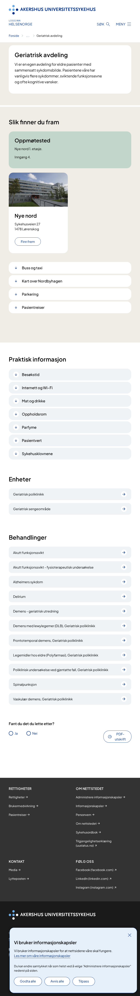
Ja (16, 733)
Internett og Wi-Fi (37, 387)
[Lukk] (130, 935)
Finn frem (28, 241)
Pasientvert (32, 440)
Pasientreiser (33, 307)
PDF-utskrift (120, 736)
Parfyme (29, 427)
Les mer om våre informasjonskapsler (42, 956)
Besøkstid (30, 374)
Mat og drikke (33, 401)
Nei (34, 733)
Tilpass (84, 981)
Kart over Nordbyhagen (42, 281)
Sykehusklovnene (37, 453)
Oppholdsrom (34, 414)
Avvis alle (57, 981)
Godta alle (28, 981)
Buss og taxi (32, 267)
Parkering (30, 294)
